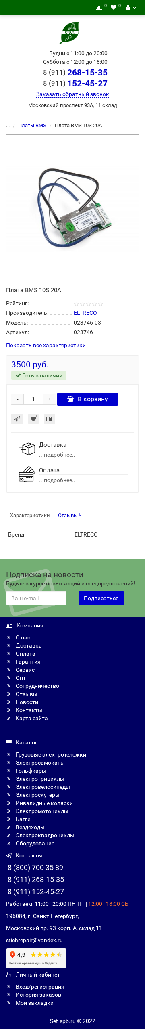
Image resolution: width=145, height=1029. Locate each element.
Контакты (28, 710)
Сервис (24, 669)
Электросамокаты (39, 762)
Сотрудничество (36, 686)
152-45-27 (75, 83)
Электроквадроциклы (44, 835)
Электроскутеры (37, 795)
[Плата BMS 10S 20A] (72, 209)
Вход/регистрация (39, 986)
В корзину (93, 399)
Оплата (24, 653)
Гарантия (27, 661)
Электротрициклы (39, 778)
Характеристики (30, 515)
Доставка (28, 645)
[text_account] (131, 7)
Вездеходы (29, 827)
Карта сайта (31, 718)
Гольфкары (30, 770)
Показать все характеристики (46, 345)
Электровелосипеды (42, 787)
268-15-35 (75, 73)
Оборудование (34, 843)
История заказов (37, 994)
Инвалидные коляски (43, 803)
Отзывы (69, 515)
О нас (22, 637)
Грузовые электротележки (50, 754)
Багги (22, 819)
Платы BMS (32, 125)
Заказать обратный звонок (72, 94)
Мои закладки (34, 1003)
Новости (26, 702)
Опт (20, 678)
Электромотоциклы (41, 811)
